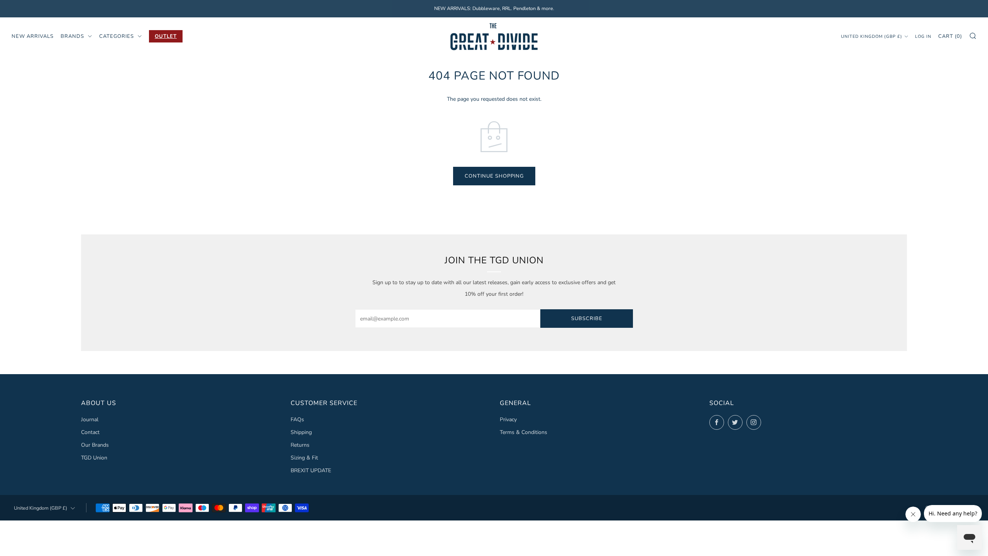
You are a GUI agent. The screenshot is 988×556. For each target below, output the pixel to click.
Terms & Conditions (523, 432)
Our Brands (95, 445)
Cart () (950, 36)
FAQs (297, 419)
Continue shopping (494, 176)
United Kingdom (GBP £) (871, 36)
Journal (89, 419)
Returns (300, 445)
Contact (90, 432)
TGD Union (94, 457)
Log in (923, 36)
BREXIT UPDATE (311, 470)
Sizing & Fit (304, 457)
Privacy (508, 419)
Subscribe (586, 318)
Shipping (301, 432)
